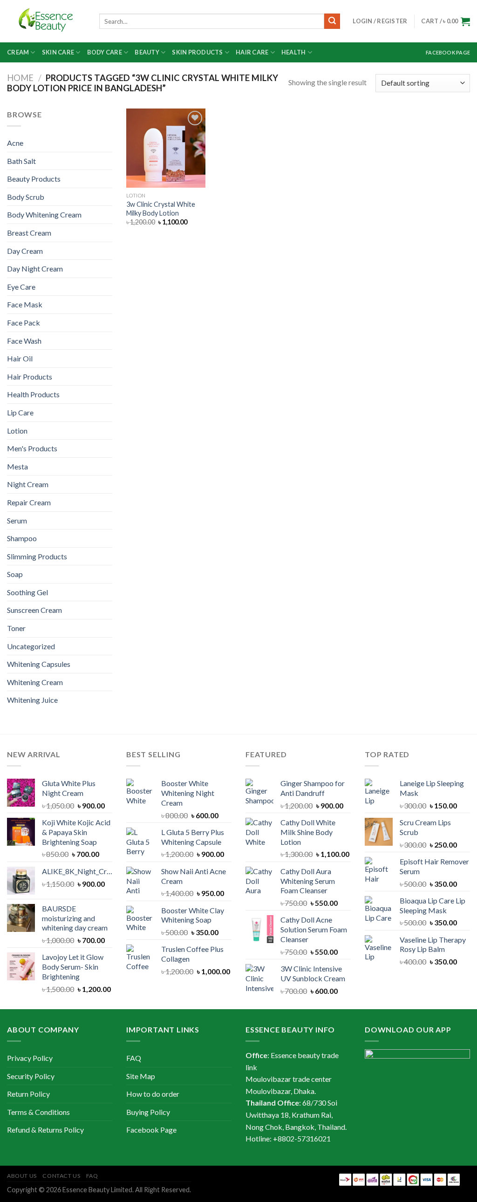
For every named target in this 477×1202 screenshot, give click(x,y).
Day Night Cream (35, 268)
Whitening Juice (32, 699)
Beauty (147, 52)
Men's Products (32, 448)
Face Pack (23, 322)
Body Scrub (25, 196)
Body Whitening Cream (44, 214)
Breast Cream (29, 232)
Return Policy (28, 1093)
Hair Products (29, 376)
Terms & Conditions (38, 1111)
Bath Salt (21, 160)
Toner (16, 628)
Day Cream (25, 250)
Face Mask (24, 304)
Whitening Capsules (38, 663)
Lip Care (20, 412)
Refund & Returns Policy (45, 1129)
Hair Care (252, 52)
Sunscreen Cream (34, 609)
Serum (17, 520)
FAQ (133, 1057)
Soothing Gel (27, 592)
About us (22, 1175)
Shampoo (22, 538)
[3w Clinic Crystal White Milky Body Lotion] (165, 148)
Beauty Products (34, 178)
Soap (15, 574)
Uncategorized (31, 646)
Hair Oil (20, 358)
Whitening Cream (35, 682)
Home (20, 78)
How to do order (152, 1093)
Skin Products (197, 52)
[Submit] (332, 21)
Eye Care (21, 286)
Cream (18, 52)
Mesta (17, 466)
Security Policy (31, 1076)
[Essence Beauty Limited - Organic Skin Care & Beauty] (46, 21)
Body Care (104, 52)
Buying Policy (148, 1111)
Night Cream (27, 484)
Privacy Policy (30, 1057)
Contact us (61, 1175)
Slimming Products (37, 556)
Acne (15, 142)
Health (293, 52)
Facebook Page (448, 52)
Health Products (33, 394)
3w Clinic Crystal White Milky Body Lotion (160, 208)
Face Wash (24, 340)
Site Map (140, 1076)
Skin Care (58, 52)
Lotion (17, 430)
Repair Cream (29, 502)
